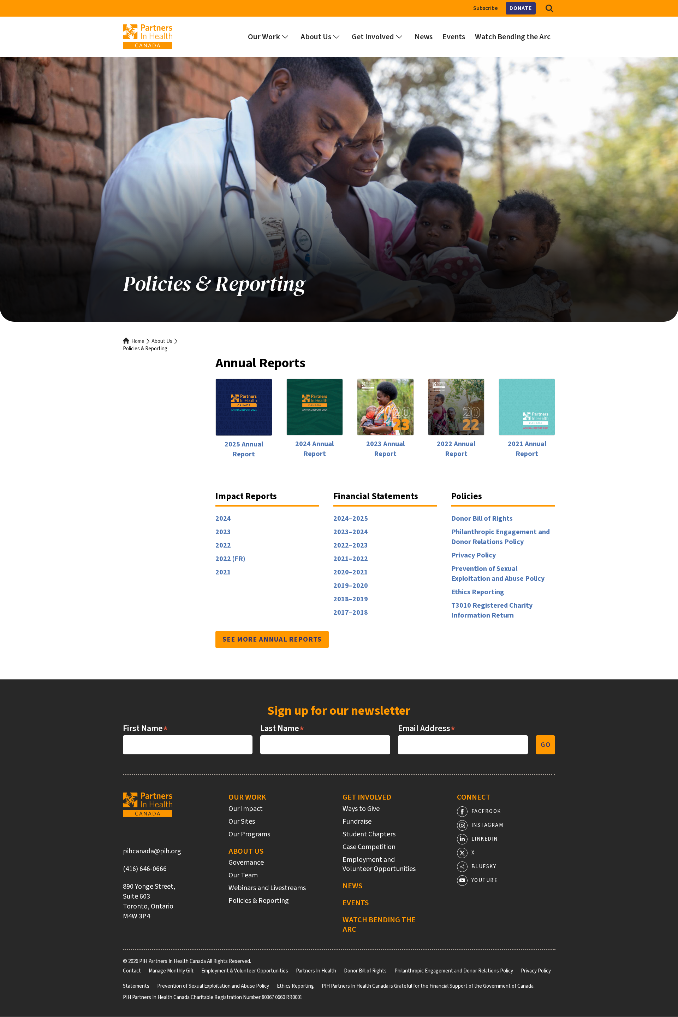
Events (356, 902)
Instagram (487, 825)
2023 (223, 532)
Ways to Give (361, 808)
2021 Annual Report (527, 449)
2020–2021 (350, 572)
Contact (132, 971)
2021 (223, 572)
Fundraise (357, 821)
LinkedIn (484, 839)
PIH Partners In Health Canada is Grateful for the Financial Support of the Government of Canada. (428, 986)
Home (137, 341)
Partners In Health (316, 971)
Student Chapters (369, 834)
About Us (161, 341)
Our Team (243, 875)
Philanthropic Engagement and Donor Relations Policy (500, 537)
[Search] (549, 8)
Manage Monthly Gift (171, 971)
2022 (223, 545)
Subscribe (485, 8)
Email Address (427, 729)
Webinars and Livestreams (267, 888)
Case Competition (369, 847)
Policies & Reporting (258, 900)
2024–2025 (350, 519)
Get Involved (367, 797)
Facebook (486, 811)
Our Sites (241, 821)
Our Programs (249, 834)
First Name (145, 729)
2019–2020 (350, 586)
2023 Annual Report (385, 449)
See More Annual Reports (272, 639)
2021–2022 (350, 559)
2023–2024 (350, 532)
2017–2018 (350, 613)
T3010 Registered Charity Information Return (492, 610)
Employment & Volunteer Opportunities (244, 971)
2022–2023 (350, 545)
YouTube (484, 880)
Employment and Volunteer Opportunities (379, 864)
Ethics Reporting (477, 592)
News (352, 885)
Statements (136, 986)
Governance (246, 862)
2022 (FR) (230, 559)
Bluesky (483, 866)
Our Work (247, 797)
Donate (520, 8)
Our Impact (245, 808)
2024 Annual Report (314, 449)
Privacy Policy (473, 555)
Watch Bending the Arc (379, 924)
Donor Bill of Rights (482, 519)
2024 (223, 519)
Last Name (282, 729)
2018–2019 (350, 599)
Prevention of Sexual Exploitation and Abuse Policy (498, 574)
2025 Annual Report (244, 449)
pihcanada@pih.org (152, 851)
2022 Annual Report (456, 449)
